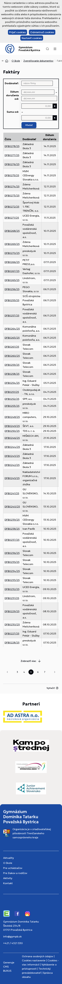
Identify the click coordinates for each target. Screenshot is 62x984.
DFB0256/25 (12, 289)
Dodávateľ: (12, 83)
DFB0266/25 (12, 262)
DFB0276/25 (12, 164)
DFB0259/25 (12, 364)
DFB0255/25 (12, 300)
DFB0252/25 (12, 398)
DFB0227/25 (12, 633)
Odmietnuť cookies (42, 32)
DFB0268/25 (12, 230)
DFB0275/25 (12, 175)
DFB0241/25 (12, 493)
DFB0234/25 (12, 571)
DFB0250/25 (12, 430)
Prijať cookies (17, 32)
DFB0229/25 (12, 611)
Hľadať (29, 125)
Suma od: (13, 111)
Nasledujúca (54, 672)
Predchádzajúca (7, 672)
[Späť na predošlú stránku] (3, 60)
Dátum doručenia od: (12, 95)
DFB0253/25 (12, 405)
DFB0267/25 (12, 271)
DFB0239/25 (12, 519)
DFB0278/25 (12, 146)
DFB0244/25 (12, 446)
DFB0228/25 (12, 642)
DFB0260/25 (12, 355)
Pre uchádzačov (12, 868)
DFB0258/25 (12, 373)
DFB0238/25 (12, 528)
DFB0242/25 (12, 465)
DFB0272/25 (12, 206)
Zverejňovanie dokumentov (38, 60)
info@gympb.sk (12, 936)
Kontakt (8, 883)
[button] (47, 48)
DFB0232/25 (12, 589)
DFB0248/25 (12, 417)
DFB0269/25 (12, 244)
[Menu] (55, 49)
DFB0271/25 (12, 217)
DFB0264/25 (12, 328)
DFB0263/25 (12, 337)
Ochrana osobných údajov (37, 956)
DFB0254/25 (12, 382)
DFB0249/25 (12, 426)
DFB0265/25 (12, 280)
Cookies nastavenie (33, 960)
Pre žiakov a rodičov (15, 873)
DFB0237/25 (12, 539)
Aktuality (8, 857)
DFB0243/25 (12, 456)
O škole (16, 60)
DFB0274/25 (12, 186)
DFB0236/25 (12, 553)
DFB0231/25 (12, 598)
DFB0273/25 (12, 195)
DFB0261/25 (12, 346)
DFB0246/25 (12, 437)
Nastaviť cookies (32, 38)
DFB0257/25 (12, 315)
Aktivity (7, 878)
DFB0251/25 (12, 391)
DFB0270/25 (12, 253)
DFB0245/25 (12, 478)
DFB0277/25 (12, 155)
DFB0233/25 (12, 580)
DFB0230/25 (12, 624)
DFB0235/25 (12, 562)
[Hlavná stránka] (6, 60)
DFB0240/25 (12, 506)
